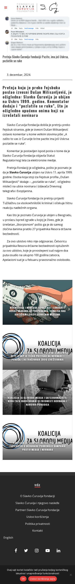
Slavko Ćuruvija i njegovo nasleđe (37, 503)
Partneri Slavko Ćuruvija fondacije (37, 510)
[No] (70, 574)
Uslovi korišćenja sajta (42, 578)
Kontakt (37, 530)
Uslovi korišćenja (37, 517)
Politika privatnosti (37, 524)
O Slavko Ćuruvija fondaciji (37, 496)
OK (23, 578)
